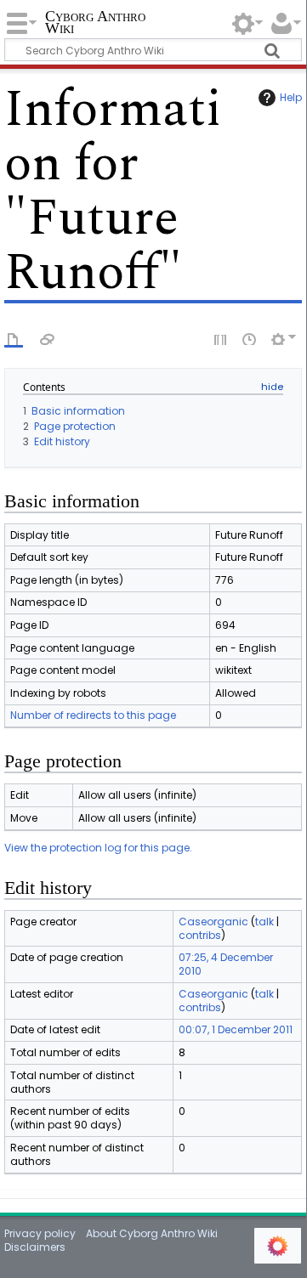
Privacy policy (40, 1233)
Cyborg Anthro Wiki (95, 23)
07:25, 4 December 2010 (226, 964)
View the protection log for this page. (98, 847)
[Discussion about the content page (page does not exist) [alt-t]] (47, 338)
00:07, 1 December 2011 (236, 1029)
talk (264, 921)
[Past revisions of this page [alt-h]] (250, 338)
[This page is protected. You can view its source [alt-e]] (221, 338)
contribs (200, 935)
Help (291, 97)
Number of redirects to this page (93, 715)
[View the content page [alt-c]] (13, 338)
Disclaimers (34, 1247)
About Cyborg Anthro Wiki (152, 1233)
